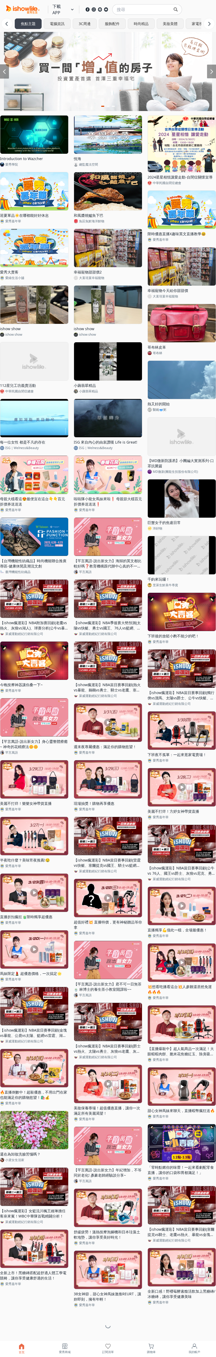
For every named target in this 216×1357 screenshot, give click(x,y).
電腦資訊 (57, 23)
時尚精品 (141, 23)
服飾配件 (112, 23)
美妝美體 (170, 23)
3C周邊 (85, 23)
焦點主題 (28, 23)
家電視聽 (199, 23)
